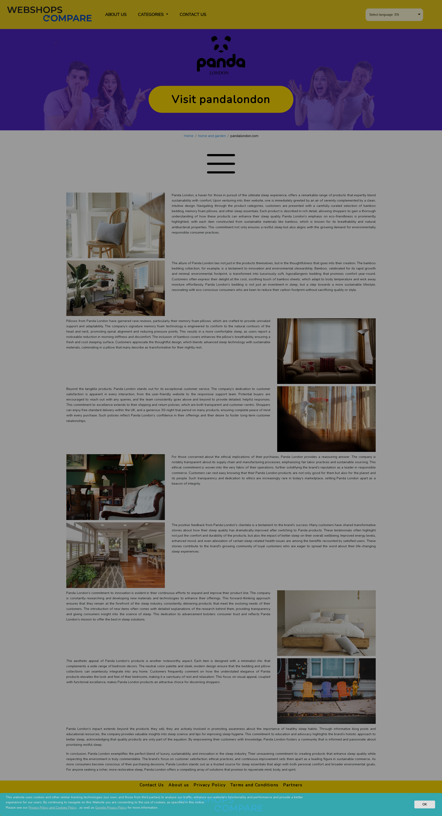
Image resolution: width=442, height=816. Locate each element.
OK (424, 804)
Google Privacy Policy (111, 807)
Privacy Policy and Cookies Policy (53, 807)
